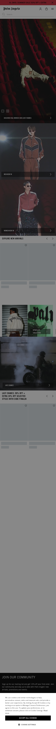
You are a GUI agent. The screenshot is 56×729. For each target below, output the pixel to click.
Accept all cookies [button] (28, 718)
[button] (28, 724)
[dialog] (28, 711)
